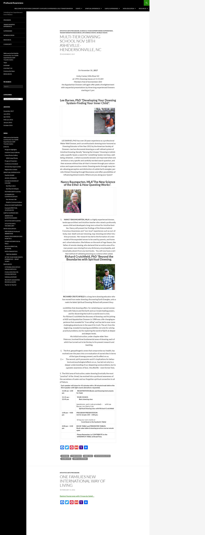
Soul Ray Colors (11, 186)
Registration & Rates (11, 169)
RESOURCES (142, 8)
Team (5, 62)
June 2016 (7, 114)
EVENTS (78, 8)
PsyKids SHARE (9, 175)
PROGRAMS (7, 20)
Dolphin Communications (14, 202)
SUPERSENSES (8, 31)
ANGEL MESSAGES (11, 178)
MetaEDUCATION (9, 35)
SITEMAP (6, 65)
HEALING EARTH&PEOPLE (13, 205)
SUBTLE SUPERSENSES (111, 8)
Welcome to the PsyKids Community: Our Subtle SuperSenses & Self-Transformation (43, 8)
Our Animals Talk (11, 199)
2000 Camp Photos (12, 158)
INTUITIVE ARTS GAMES (13, 221)
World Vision (102, 33)
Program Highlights (11, 149)
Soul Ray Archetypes (12, 189)
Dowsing (65, 456)
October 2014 (8, 125)
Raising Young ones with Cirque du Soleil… (77, 496)
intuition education (102, 456)
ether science (76, 456)
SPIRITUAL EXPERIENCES (92, 8)
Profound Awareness (13, 3)
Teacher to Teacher (10, 285)
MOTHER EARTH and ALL (13, 191)
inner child (88, 456)
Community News (9, 71)
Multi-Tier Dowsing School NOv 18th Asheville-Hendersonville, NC (80, 43)
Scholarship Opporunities (13, 167)
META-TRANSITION (11, 251)
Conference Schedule (11, 164)
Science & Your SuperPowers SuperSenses (96, 31)
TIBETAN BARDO (11, 254)
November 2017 (9, 111)
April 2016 (7, 117)
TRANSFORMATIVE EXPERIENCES (9, 25)
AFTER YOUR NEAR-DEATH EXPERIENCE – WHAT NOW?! (14, 259)
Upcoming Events (89, 33)
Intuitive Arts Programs (69, 31)
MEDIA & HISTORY (11, 277)
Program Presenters (11, 161)
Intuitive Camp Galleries (12, 152)
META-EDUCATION (128, 8)
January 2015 (8, 122)
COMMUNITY (8, 44)
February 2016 (8, 120)
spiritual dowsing (80, 459)
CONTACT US (8, 68)
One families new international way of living (82, 481)
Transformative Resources (71, 33)
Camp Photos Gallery (11, 155)
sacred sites (66, 459)
